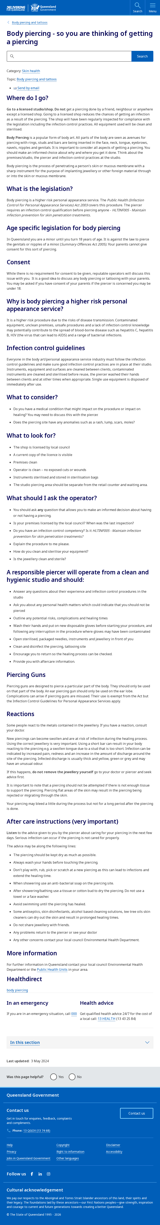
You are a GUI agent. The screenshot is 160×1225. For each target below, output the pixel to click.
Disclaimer (113, 1145)
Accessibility (114, 1152)
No (79, 1077)
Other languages (67, 1158)
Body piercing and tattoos (30, 22)
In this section (25, 1042)
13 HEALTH (106, 1018)
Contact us (137, 1113)
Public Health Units (52, 969)
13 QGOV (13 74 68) (36, 1130)
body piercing (17, 990)
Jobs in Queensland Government (28, 1158)
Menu (152, 11)
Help (10, 1145)
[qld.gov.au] (31, 7)
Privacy (11, 1152)
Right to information (70, 1152)
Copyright (63, 1145)
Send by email (28, 88)
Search (137, 11)
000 (74, 1013)
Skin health (31, 71)
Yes (61, 1077)
